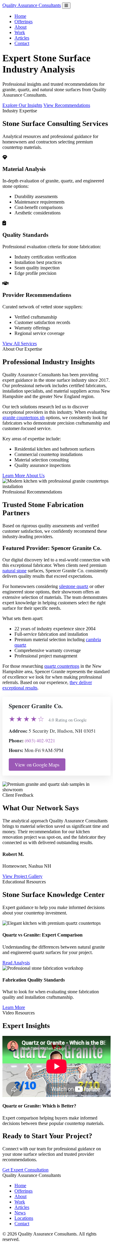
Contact (21, 43)
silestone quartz (73, 586)
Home (20, 16)
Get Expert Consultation (25, 1169)
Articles (21, 37)
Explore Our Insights (22, 105)
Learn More (13, 1007)
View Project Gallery (22, 876)
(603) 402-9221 (40, 740)
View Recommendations (66, 105)
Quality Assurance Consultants (31, 5)
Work (19, 32)
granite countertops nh (23, 417)
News (20, 1212)
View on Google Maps (37, 764)
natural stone (14, 570)
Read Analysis (16, 962)
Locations (23, 1218)
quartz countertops (61, 666)
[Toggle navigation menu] (66, 5)
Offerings (23, 21)
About (20, 27)
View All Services (19, 343)
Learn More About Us (23, 475)
